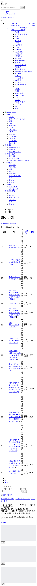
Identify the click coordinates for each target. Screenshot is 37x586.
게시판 (17, 100)
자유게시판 (19, 93)
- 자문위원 (18, 45)
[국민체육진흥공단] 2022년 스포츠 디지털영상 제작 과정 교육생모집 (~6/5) (15, 417)
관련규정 (18, 49)
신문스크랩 (19, 78)
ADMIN (3, 522)
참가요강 (18, 67)
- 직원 (17, 47)
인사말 (17, 32)
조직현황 (18, 41)
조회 (32, 232)
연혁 (16, 36)
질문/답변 (12, 223)
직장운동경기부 (20, 65)
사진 (16, 87)
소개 (16, 97)
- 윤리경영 (18, 54)
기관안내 (8, 114)
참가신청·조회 (20, 69)
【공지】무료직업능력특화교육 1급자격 (14, 262)
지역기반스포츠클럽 (18, 30)
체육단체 (8, 145)
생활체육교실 (10, 154)
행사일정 (18, 80)
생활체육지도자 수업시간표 (23, 71)
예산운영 (18, 104)
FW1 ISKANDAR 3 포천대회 (14, 325)
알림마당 (8, 163)
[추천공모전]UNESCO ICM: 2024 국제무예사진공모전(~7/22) (14, 294)
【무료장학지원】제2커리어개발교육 (14, 340)
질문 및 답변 (19, 95)
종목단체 (18, 62)
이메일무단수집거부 (23, 499)
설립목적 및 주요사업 (22, 34)
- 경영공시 (18, 56)
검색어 (23, 489)
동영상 (17, 89)
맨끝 (6, 482)
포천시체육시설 (20, 84)
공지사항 (18, 73)
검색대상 (5, 489)
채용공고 (18, 76)
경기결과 (18, 82)
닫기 (3, 542)
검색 (22, 7)
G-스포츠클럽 (10, 191)
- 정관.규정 (19, 52)
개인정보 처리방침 (7, 499)
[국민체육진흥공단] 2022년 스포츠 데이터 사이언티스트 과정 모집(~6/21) (15, 387)
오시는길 (18, 58)
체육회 (20, 60)
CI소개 (17, 38)
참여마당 (8, 184)
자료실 (17, 91)
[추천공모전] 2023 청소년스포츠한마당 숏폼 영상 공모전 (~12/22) (15, 355)
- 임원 (17, 43)
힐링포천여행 (14, 303)
